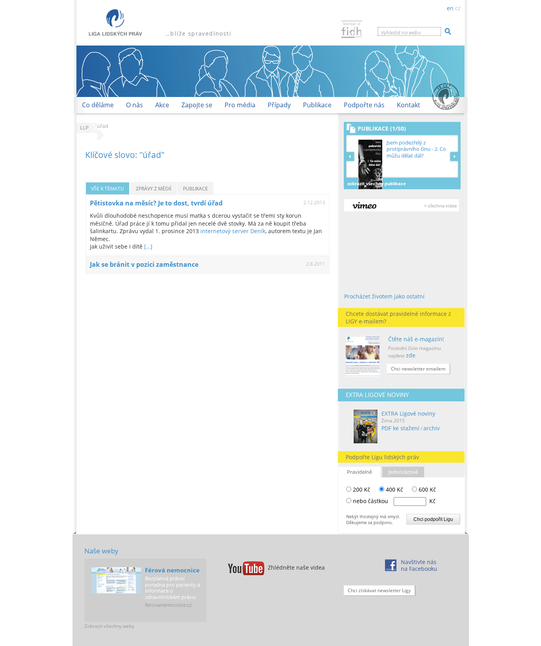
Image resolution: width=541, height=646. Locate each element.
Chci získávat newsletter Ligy (379, 590)
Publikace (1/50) (382, 128)
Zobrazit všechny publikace (376, 183)
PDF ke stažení (400, 428)
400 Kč (393, 489)
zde (410, 355)
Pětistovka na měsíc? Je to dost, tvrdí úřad (156, 203)
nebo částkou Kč (394, 501)
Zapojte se (196, 105)
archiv (431, 428)
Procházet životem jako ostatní (384, 296)
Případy (279, 105)
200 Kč (360, 489)
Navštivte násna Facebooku (419, 565)
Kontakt (408, 105)
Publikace (317, 105)
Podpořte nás (364, 105)
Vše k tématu (107, 188)
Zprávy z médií (153, 188)
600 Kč (426, 489)
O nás (134, 105)
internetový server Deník (232, 231)
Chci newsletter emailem (418, 368)
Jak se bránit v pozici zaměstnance (144, 264)
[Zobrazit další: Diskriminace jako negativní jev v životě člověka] (454, 156)
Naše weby (101, 550)
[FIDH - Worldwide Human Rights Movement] (352, 30)
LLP (84, 127)
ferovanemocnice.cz (168, 604)
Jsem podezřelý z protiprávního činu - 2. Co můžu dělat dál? (416, 149)
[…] (148, 246)
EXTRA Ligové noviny (408, 413)
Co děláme (98, 105)
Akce (162, 105)
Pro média (240, 105)
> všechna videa (440, 206)
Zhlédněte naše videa (296, 567)
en (450, 8)
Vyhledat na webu (401, 32)
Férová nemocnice (172, 570)
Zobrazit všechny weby (109, 626)
